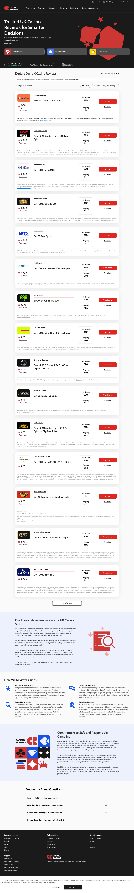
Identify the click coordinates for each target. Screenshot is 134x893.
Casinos (41, 8)
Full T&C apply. (102, 186)
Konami (91, 841)
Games (62, 8)
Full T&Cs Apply (84, 220)
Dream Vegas (51, 847)
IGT (90, 844)
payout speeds (66, 633)
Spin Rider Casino (40, 131)
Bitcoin (6, 850)
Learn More (56, 887)
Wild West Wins (40, 492)
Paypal (6, 841)
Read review (23, 111)
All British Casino (40, 165)
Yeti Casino (38, 263)
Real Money (30, 8)
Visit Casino (107, 101)
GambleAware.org (46, 120)
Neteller (6, 844)
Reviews (73, 8)
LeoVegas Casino (40, 95)
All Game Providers (95, 838)
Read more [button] (8, 44)
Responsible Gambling (11, 862)
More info (107, 107)
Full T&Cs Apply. (21, 521)
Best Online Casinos (53, 838)
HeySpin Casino (40, 390)
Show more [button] (75, 79)
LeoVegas (50, 841)
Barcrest (92, 847)
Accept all (72, 887)
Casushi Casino (39, 328)
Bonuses (52, 8)
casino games (72, 759)
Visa (5, 847)
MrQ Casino (38, 231)
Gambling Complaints (90, 8)
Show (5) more (67, 603)
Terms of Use (8, 865)
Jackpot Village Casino (42, 532)
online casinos (89, 741)
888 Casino (38, 295)
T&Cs (28, 120)
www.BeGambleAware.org (24, 188)
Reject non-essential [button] (49, 882)
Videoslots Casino (40, 199)
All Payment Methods (11, 838)
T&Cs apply (79, 380)
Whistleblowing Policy (11, 868)
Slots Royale (38, 423)
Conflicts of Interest (10, 871)
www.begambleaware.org (23, 317)
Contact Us (8, 859)
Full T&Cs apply (35, 252)
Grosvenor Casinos (41, 360)
